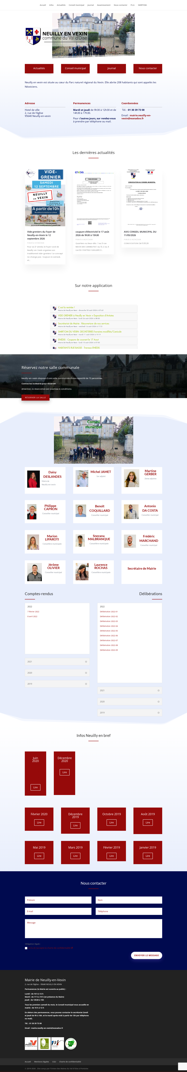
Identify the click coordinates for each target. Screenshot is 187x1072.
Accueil (43, 5)
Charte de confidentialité (70, 1061)
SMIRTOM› (142, 5)
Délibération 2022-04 (109, 626)
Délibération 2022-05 (109, 631)
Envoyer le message (146, 955)
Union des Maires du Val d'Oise (64, 1068)
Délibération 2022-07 (109, 640)
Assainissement (104, 5)
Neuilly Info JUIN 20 (35, 768)
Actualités (61, 5)
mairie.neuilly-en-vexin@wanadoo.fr (136, 117)
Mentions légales (41, 1061)
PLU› (133, 5)
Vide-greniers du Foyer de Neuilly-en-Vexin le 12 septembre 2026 (41, 235)
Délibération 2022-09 (109, 650)
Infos (51, 5)
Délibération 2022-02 (109, 616)
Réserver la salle (35, 397)
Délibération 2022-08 (109, 645)
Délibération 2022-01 (109, 611)
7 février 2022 (33, 611)
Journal (91, 5)
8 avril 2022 (32, 616)
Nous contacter (120, 5)
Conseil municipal (76, 5)
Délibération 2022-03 (109, 621)
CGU (54, 1061)
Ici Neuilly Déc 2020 (64, 765)
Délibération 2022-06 (109, 635)
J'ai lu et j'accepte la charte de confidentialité (49, 948)
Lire (35, 787)
